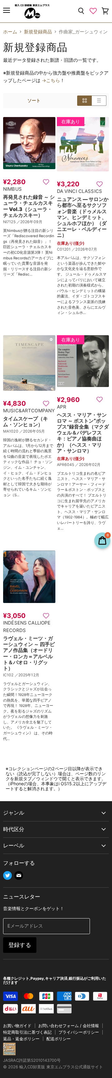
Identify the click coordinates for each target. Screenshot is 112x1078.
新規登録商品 (38, 31)
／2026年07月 (84, 249)
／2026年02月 (87, 464)
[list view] (99, 100)
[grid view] (84, 100)
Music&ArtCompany (29, 411)
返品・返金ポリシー (21, 1038)
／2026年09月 (29, 221)
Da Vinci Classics (79, 191)
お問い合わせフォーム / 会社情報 (68, 1025)
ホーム (10, 31)
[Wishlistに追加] (46, 181)
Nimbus (12, 189)
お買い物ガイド (17, 1025)
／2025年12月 (27, 675)
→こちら (51, 80)
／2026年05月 (32, 431)
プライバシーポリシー (78, 1032)
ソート (33, 100)
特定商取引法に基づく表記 (27, 1032)
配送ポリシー (58, 1038)
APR (61, 407)
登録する (19, 945)
